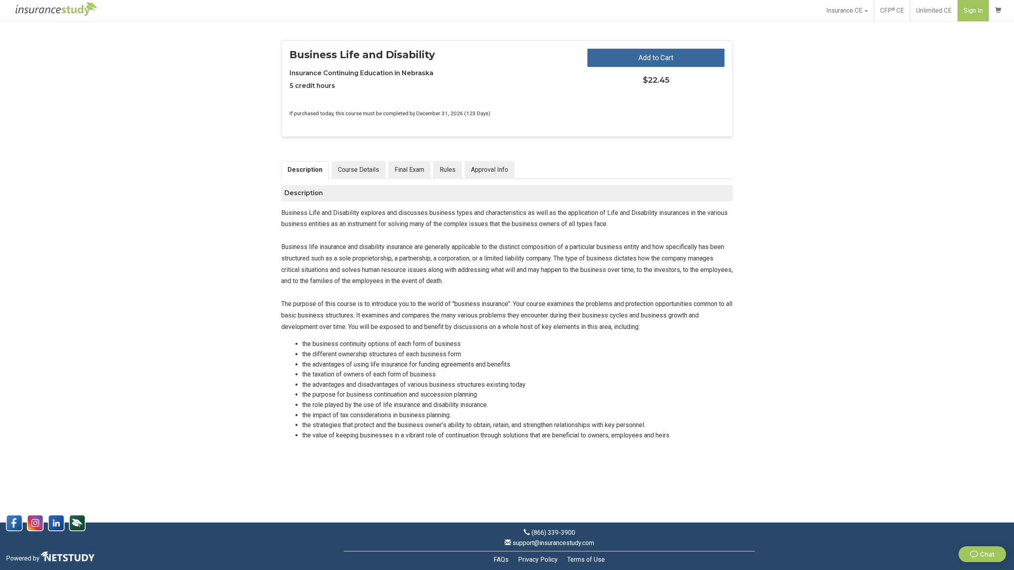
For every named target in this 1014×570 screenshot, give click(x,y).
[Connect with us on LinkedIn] (58, 522)
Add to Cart (656, 57)
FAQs (501, 559)
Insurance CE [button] (845, 10)
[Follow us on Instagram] (37, 522)
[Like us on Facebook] (16, 522)
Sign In (973, 10)
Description (305, 169)
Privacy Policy (538, 559)
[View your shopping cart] (998, 10)
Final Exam (409, 169)
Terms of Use (586, 559)
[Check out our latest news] (78, 522)
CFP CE (892, 10)
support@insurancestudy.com (553, 543)
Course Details (358, 169)
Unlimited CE (933, 10)
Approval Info (489, 169)
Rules (448, 169)
